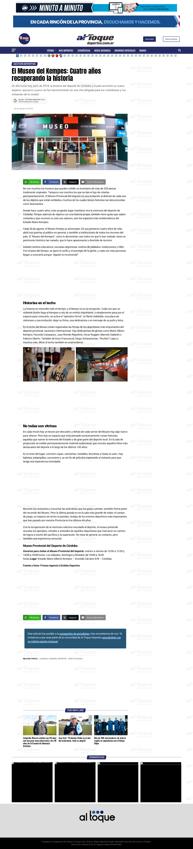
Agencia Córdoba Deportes (54, 659)
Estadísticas (84, 50)
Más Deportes (66, 50)
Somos (142, 50)
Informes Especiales (124, 50)
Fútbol (50, 50)
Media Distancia (102, 50)
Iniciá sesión (171, 39)
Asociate (149, 39)
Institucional (76, 659)
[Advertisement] (75, 279)
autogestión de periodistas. (74, 633)
